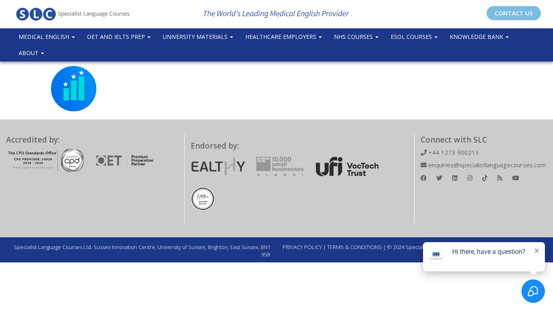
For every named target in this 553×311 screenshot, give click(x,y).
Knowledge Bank (477, 36)
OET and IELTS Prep (117, 36)
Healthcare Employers (281, 36)
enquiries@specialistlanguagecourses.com (486, 165)
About (29, 53)
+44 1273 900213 (453, 152)
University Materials (196, 36)
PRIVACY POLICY (302, 247)
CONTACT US (514, 13)
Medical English (45, 36)
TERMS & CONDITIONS (354, 247)
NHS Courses (354, 36)
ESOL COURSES (412, 36)
